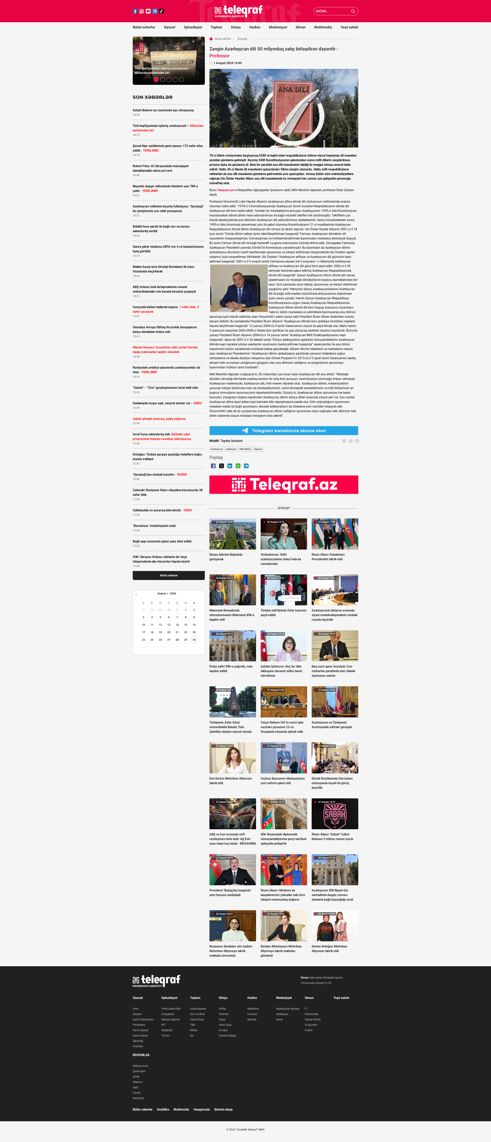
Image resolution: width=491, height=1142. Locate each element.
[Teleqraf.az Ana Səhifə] (239, 11)
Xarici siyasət (140, 1030)
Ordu (135, 1008)
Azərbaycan (217, 449)
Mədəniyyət (278, 27)
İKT (163, 1024)
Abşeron (138, 1081)
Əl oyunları (311, 1024)
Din (192, 1035)
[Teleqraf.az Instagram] (141, 11)
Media (193, 1030)
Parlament (139, 1024)
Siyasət (169, 27)
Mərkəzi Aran (140, 1065)
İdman (301, 27)
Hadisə (254, 27)
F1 (306, 1008)
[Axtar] (353, 11)
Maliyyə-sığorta (170, 1019)
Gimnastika (311, 1014)
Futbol (308, 1030)
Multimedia (323, 27)
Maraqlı (251, 1019)
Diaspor (137, 1014)
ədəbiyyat (231, 449)
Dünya (236, 27)
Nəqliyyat (167, 1030)
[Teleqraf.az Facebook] (135, 11)
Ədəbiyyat (282, 1014)
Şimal (136, 1076)
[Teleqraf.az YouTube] (148, 11)
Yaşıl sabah (349, 27)
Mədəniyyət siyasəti (287, 1008)
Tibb (192, 1024)
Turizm (165, 1035)
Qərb (135, 1087)
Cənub (136, 1092)
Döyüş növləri (313, 1019)
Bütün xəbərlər (144, 27)
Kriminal (252, 1014)
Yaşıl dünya (197, 1019)
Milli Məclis (245, 449)
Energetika (167, 1014)
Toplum (216, 27)
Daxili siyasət (140, 1035)
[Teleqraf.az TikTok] (161, 11)
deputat (258, 449)
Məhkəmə (253, 1008)
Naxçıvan (138, 1098)
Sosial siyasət (198, 1008)
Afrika (222, 1008)
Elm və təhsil (197, 1014)
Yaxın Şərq (225, 1024)
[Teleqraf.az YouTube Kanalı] (283, 484)
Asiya (222, 1019)
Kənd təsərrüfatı (171, 1008)
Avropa (223, 1030)
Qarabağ (138, 1040)
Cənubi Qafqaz (227, 1035)
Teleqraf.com (225, 190)
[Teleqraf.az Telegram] (154, 11)
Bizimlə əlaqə (223, 1109)
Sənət (279, 1019)
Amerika (224, 1014)
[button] (156, 79)
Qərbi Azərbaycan (143, 1019)
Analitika (138, 1046)
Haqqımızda (202, 1109)
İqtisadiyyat (193, 27)
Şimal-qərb (139, 1071)
